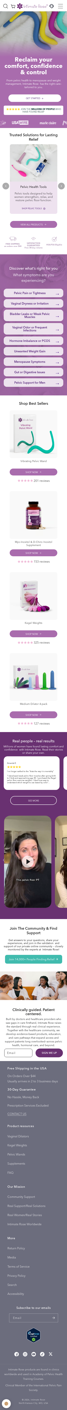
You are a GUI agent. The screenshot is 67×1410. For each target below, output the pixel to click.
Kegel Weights (17, 1145)
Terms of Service (18, 1266)
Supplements (16, 1163)
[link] (33, 179)
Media (11, 1257)
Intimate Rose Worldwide (24, 1224)
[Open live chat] (51, 6)
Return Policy (16, 1248)
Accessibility (15, 1294)
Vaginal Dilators (18, 1136)
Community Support (21, 1196)
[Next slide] (61, 186)
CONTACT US (16, 1114)
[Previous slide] (5, 186)
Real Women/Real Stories (24, 1215)
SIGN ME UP (49, 1053)
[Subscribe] (54, 1318)
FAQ (10, 1172)
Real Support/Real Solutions (26, 1206)
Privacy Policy (16, 1275)
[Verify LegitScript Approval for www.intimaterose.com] (33, 1336)
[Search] (5, 6)
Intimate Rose (38, 1399)
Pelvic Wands (16, 1154)
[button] (60, 6)
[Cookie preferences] (6, 1403)
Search (12, 1285)
